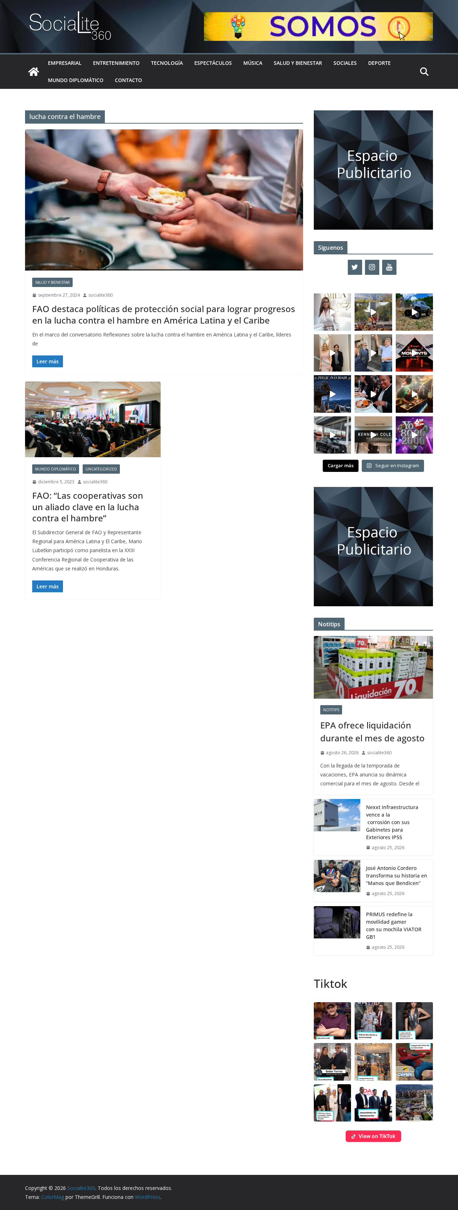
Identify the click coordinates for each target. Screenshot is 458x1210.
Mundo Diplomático (75, 80)
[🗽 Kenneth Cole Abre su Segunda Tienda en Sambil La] (373, 435)
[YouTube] (389, 267)
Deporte (379, 62)
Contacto (128, 80)
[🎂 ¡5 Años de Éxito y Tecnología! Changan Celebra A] (332, 435)
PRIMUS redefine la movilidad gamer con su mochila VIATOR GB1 (394, 925)
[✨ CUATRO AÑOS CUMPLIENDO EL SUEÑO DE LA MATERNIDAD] (332, 353)
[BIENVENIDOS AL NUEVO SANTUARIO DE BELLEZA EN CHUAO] (332, 312)
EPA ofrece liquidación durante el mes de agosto (372, 731)
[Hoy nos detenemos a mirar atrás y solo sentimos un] (414, 353)
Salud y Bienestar (298, 62)
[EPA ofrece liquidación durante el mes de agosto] (373, 667)
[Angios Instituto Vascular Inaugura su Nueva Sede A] (373, 353)
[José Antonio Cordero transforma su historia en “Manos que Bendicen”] (337, 881)
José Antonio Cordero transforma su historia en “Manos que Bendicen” (396, 875)
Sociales (345, 62)
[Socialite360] (33, 71)
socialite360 (100, 295)
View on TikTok (377, 1136)
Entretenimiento (116, 62)
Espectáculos (213, 62)
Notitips (331, 709)
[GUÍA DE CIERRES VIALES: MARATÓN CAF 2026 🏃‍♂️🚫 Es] (373, 312)
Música (252, 62)
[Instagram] (372, 267)
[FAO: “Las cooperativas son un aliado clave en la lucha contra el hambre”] (93, 419)
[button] (332, 1020)
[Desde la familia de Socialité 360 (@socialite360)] (332, 393)
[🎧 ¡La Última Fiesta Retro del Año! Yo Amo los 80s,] (414, 435)
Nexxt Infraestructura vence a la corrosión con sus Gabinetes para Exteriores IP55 (392, 822)
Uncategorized (101, 469)
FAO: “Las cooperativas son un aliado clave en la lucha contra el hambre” (87, 506)
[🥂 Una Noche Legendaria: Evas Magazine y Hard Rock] (373, 393)
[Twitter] (355, 267)
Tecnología (167, 62)
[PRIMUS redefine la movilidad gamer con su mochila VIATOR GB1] (337, 931)
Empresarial (65, 62)
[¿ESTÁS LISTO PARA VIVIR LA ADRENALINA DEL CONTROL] (414, 312)
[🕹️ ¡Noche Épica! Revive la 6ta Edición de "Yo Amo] (414, 393)
